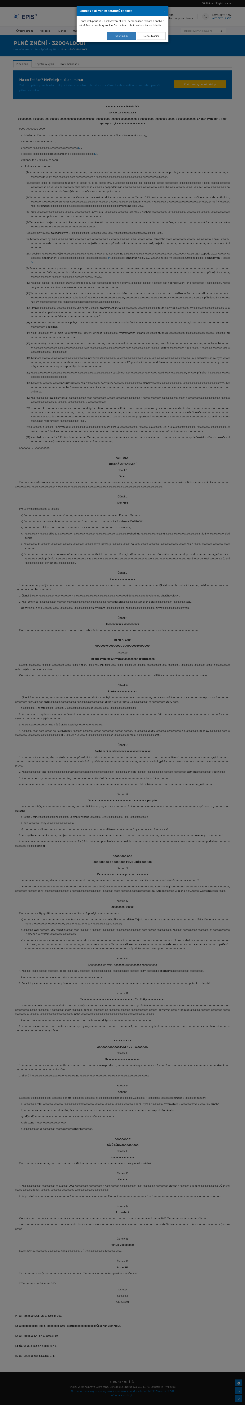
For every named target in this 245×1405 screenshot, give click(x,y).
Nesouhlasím (151, 36)
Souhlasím (121, 36)
